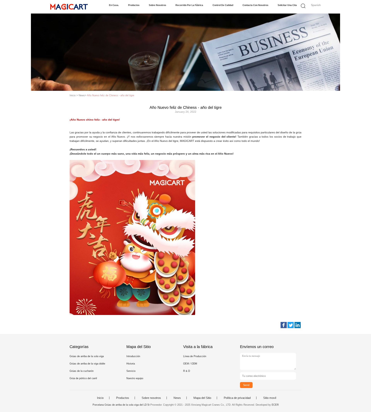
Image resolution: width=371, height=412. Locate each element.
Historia (130, 363)
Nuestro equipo (134, 378)
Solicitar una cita (287, 5)
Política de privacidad (237, 398)
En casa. (114, 5)
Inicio (100, 398)
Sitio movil (269, 398)
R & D (186, 370)
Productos (134, 5)
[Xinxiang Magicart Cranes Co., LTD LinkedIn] (297, 325)
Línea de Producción (194, 356)
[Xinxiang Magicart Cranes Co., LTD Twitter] (291, 325)
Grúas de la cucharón (82, 370)
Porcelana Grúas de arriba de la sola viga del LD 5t (121, 404)
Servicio (130, 370)
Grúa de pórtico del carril (83, 378)
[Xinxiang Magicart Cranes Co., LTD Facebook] (284, 325)
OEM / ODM (190, 363)
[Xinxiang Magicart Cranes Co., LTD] (69, 7)
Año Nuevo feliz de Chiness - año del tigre (110, 95)
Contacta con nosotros (255, 5)
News (177, 398)
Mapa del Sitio (202, 398)
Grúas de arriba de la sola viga (87, 356)
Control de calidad (223, 5)
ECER (275, 404)
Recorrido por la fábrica (189, 5)
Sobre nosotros (157, 5)
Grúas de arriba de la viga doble (87, 363)
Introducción (133, 356)
